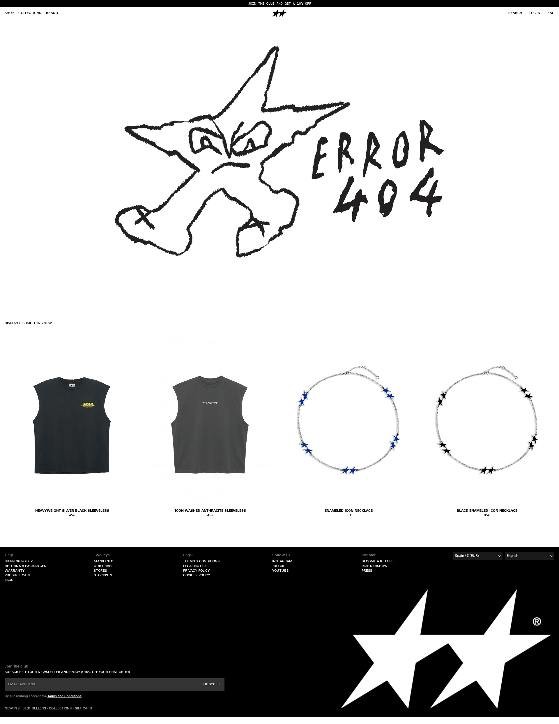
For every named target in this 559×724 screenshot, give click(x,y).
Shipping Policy (19, 561)
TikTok (278, 566)
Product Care (18, 575)
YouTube (280, 571)
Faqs (9, 580)
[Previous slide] (288, 420)
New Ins (12, 708)
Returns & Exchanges (25, 566)
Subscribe (211, 684)
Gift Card (83, 708)
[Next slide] (409, 420)
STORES (100, 571)
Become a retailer (379, 561)
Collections (60, 708)
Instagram (282, 561)
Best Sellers (34, 708)
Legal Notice (195, 566)
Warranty (14, 571)
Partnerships (374, 566)
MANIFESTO (103, 561)
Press (367, 571)
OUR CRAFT (103, 566)
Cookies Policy (196, 575)
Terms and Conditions (64, 696)
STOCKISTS (103, 575)
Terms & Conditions (201, 561)
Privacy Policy (196, 571)
